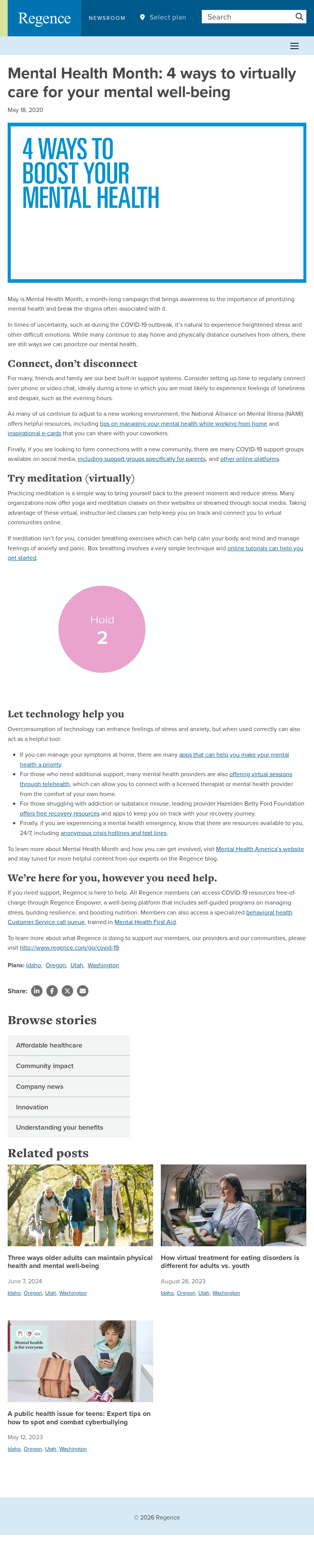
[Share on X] (67, 991)
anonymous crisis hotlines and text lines (114, 833)
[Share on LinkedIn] (37, 991)
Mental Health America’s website (260, 849)
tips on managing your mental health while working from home (183, 423)
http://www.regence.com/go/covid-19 (69, 947)
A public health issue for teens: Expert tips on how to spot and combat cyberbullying (79, 1418)
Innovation (32, 1107)
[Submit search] (299, 16)
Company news (40, 1086)
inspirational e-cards (34, 433)
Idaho (33, 965)
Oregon (56, 965)
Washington (103, 965)
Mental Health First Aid (145, 922)
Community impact (45, 1065)
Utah (76, 965)
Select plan (168, 17)
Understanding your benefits (59, 1127)
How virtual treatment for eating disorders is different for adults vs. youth (230, 1262)
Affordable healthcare (49, 1045)
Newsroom (107, 18)
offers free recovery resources (60, 813)
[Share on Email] (82, 991)
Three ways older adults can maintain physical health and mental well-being (80, 1262)
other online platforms (249, 458)
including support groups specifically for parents (142, 458)
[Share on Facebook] (52, 991)
